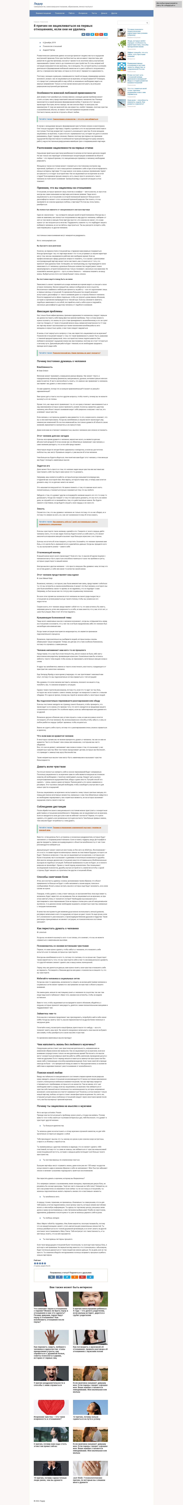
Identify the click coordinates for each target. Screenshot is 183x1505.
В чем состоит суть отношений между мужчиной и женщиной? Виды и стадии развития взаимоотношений (138, 79)
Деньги (104, 13)
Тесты (94, 13)
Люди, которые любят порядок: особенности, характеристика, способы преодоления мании (138, 44)
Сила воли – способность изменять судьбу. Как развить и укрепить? (138, 102)
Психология (59, 13)
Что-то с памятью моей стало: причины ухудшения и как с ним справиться (137, 91)
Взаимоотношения (43, 13)
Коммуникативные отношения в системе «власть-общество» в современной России (136, 66)
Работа (71, 13)
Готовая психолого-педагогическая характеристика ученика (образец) (137, 32)
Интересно (83, 13)
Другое (114, 13)
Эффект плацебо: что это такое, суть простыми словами (138, 54)
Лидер (38, 3)
